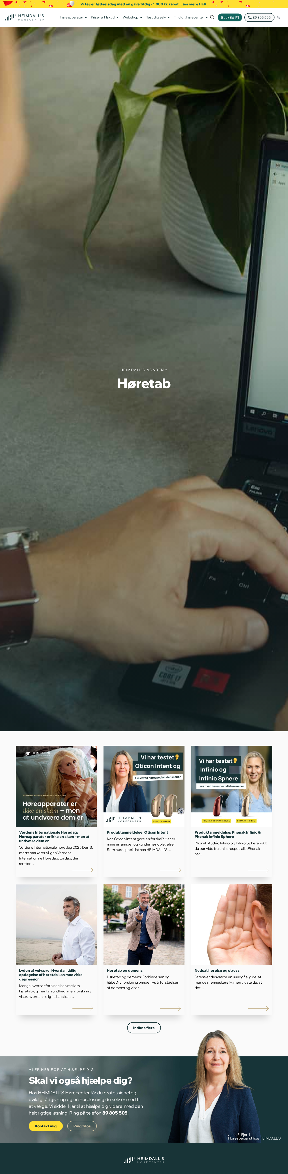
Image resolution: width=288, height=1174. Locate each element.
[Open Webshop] (141, 17)
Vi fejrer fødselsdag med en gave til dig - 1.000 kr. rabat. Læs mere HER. (144, 4)
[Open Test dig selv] (168, 17)
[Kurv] (278, 17)
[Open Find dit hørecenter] (206, 17)
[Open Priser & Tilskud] (117, 17)
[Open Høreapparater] (86, 17)
